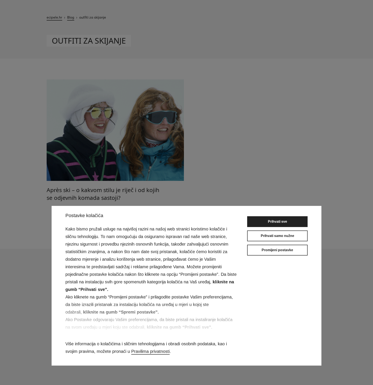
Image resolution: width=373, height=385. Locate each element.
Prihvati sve (277, 221)
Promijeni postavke (277, 250)
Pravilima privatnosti (150, 351)
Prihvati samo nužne (277, 236)
